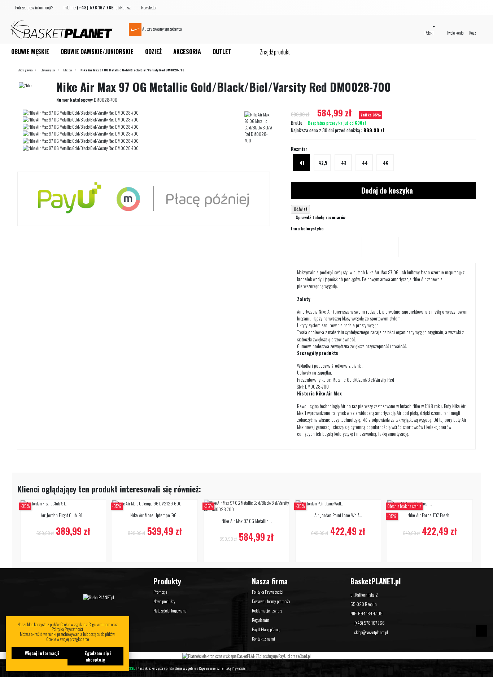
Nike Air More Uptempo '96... (155, 515)
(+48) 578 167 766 (369, 623)
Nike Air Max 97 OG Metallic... (247, 521)
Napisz (125, 7)
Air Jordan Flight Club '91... (63, 515)
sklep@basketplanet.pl (371, 632)
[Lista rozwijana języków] (429, 26)
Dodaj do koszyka (386, 190)
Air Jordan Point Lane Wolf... (338, 515)
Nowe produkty (164, 601)
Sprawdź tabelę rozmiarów (320, 217)
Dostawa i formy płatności (271, 601)
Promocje (160, 592)
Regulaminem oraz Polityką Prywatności (223, 668)
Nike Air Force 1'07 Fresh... (430, 515)
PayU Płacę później (266, 629)
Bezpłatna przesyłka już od (336, 123)
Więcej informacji (41, 653)
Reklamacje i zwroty (267, 610)
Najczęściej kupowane (169, 610)
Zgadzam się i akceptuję (97, 656)
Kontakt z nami (263, 639)
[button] (35, 7)
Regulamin (260, 620)
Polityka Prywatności (267, 592)
